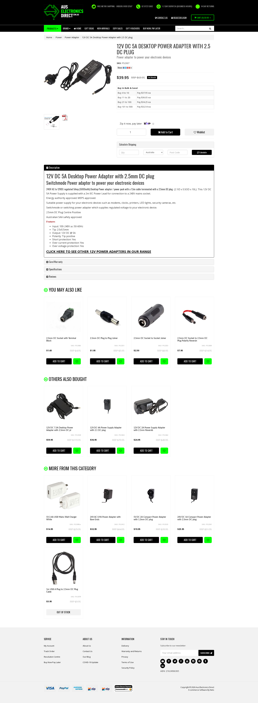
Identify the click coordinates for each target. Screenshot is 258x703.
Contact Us (87, 651)
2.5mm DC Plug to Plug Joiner (104, 338)
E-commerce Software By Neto (201, 690)
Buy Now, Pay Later (151, 28)
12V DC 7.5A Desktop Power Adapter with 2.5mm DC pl (59, 429)
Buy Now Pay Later (52, 662)
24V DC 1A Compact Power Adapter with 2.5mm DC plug (194, 518)
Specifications (55, 269)
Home (78, 28)
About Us (87, 645)
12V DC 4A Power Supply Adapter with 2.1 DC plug (106, 429)
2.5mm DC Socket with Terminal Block (61, 339)
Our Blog (86, 656)
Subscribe (205, 652)
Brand (66, 28)
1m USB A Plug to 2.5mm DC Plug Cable (62, 590)
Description (54, 167)
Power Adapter (72, 37)
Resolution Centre (52, 656)
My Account (49, 645)
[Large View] (51, 122)
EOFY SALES (118, 28)
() (203, 17)
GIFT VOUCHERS (133, 28)
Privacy (125, 656)
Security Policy (128, 667)
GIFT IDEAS (89, 28)
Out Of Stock (63, 612)
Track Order (49, 651)
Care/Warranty (55, 262)
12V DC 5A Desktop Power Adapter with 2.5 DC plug (107, 37)
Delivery (125, 645)
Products (52, 28)
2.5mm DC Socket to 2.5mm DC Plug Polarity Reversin (192, 339)
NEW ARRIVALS (103, 28)
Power (59, 37)
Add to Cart (167, 132)
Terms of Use (128, 662)
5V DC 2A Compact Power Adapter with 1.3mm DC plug (150, 518)
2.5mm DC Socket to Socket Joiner (150, 338)
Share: (120, 67)
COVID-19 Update (90, 662)
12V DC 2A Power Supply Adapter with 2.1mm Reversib (149, 429)
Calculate (203, 152)
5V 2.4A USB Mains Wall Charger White (61, 518)
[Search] (210, 28)
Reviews (52, 276)
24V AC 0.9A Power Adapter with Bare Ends (105, 518)
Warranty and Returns (132, 651)
